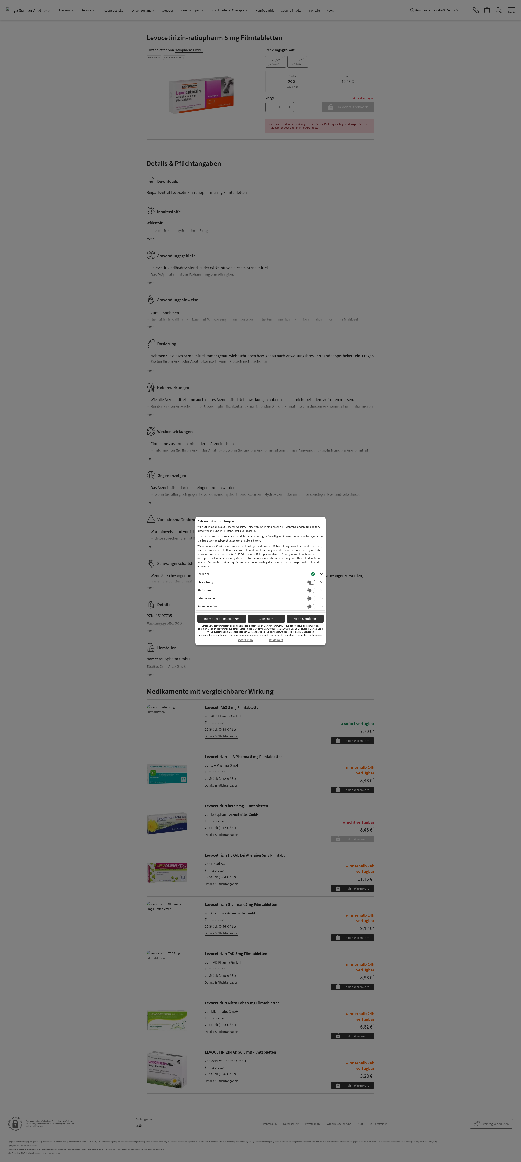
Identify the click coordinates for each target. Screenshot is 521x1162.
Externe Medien (206, 598)
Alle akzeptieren (305, 619)
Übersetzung (205, 582)
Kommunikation (207, 606)
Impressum (276, 639)
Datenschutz (245, 639)
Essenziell (203, 574)
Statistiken (204, 590)
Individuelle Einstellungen (222, 619)
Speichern (266, 619)
